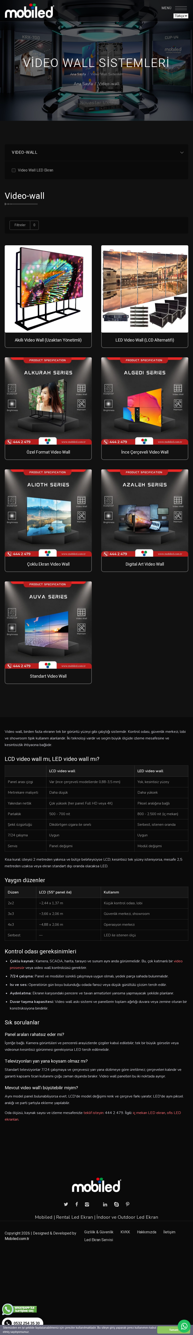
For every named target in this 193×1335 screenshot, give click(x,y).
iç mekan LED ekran (149, 1112)
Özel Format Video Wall (48, 452)
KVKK (125, 1232)
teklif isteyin (93, 1112)
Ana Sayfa (78, 74)
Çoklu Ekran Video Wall (48, 564)
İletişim (169, 1232)
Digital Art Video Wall (145, 564)
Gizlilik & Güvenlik (98, 1232)
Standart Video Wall (48, 676)
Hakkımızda (146, 1232)
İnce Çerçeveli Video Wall (145, 452)
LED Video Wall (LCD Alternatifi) (145, 340)
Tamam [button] (173, 1329)
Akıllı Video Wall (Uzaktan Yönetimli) (48, 340)
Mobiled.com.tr (17, 1239)
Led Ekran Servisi (98, 1240)
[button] (30, 1332)
